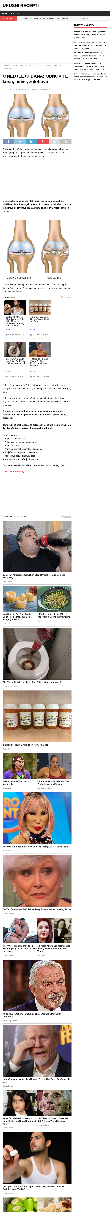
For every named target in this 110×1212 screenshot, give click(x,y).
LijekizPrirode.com (13, 471)
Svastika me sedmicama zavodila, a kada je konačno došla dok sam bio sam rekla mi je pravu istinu (89, 56)
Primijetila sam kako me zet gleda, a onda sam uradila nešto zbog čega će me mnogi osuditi (90, 45)
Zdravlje (15, 14)
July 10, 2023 (11, 89)
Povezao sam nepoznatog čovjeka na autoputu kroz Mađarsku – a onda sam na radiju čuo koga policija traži (90, 77)
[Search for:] (93, 18)
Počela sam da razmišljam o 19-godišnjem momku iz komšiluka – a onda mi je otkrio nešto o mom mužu (89, 66)
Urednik (23, 89)
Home (4, 14)
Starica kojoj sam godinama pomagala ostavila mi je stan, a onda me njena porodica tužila (90, 35)
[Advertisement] (37, 43)
